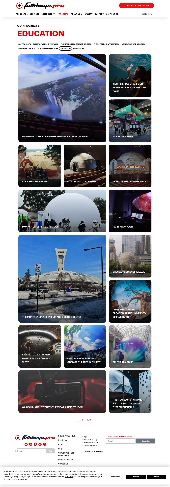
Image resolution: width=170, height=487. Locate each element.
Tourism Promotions (48, 48)
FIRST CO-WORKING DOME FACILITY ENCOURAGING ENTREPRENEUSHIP (127, 403)
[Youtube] (26, 444)
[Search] (50, 451)
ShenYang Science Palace (129, 272)
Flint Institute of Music (82, 181)
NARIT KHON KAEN (123, 226)
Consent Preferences (94, 451)
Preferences (115, 477)
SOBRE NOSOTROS (66, 436)
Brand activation (26, 48)
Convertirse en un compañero (66, 454)
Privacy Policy (90, 439)
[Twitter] (40, 444)
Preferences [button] (22, 479)
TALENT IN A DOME (123, 362)
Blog (60, 444)
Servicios (62, 440)
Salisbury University (35, 181)
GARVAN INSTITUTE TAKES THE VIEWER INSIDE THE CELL (53, 407)
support (99, 14)
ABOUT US (75, 14)
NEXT (88, 420)
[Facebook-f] (35, 444)
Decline (136, 477)
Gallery (89, 14)
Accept (156, 477)
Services (34, 14)
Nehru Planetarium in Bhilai (130, 181)
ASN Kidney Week (123, 136)
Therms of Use (91, 442)
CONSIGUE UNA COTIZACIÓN (137, 6)
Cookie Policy (90, 445)
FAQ (60, 448)
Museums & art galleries (133, 44)
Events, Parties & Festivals (45, 44)
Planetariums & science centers (76, 44)
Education (65, 48)
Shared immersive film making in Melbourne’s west (36, 358)
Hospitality (78, 48)
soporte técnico (65, 459)
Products (21, 14)
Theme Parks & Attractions (106, 44)
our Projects (28, 26)
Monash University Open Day (40, 226)
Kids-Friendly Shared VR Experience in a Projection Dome (129, 88)
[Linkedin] (44, 444)
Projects (63, 14)
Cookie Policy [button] (69, 477)
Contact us (112, 14)
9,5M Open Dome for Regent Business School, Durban (55, 136)
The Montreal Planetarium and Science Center (52, 317)
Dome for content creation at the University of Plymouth (129, 313)
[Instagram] (30, 444)
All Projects (24, 44)
